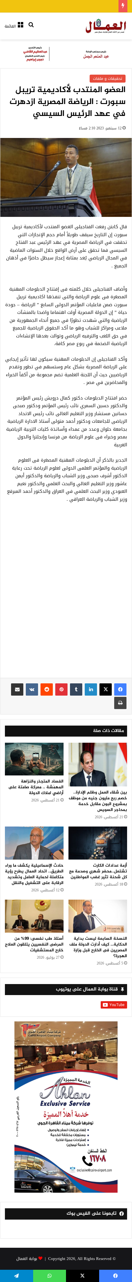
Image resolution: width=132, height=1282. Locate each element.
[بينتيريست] (61, 689)
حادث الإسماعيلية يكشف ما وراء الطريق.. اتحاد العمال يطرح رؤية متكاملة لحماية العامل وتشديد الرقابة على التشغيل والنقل (34, 874)
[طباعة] (120, 703)
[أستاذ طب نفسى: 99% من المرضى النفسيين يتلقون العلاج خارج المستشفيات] (34, 916)
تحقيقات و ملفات (107, 78)
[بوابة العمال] (106, 26)
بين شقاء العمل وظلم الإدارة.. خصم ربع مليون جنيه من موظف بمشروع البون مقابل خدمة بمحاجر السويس (98, 801)
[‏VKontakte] (32, 689)
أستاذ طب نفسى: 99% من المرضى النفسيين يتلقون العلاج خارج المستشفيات (34, 944)
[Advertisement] (66, 594)
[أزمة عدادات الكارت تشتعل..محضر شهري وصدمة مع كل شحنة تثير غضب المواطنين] (97, 843)
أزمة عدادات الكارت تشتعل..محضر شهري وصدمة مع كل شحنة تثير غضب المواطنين (98, 871)
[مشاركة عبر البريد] (17, 689)
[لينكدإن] (91, 689)
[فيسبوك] (120, 689)
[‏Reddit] (47, 689)
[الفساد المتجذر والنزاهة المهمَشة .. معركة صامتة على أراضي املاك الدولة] (34, 759)
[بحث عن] (31, 28)
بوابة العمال (26, 1258)
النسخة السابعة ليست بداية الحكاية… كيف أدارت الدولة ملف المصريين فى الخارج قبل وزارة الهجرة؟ (98, 947)
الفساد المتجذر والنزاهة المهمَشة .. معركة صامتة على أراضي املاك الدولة (36, 787)
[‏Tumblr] (76, 689)
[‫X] (105, 689)
